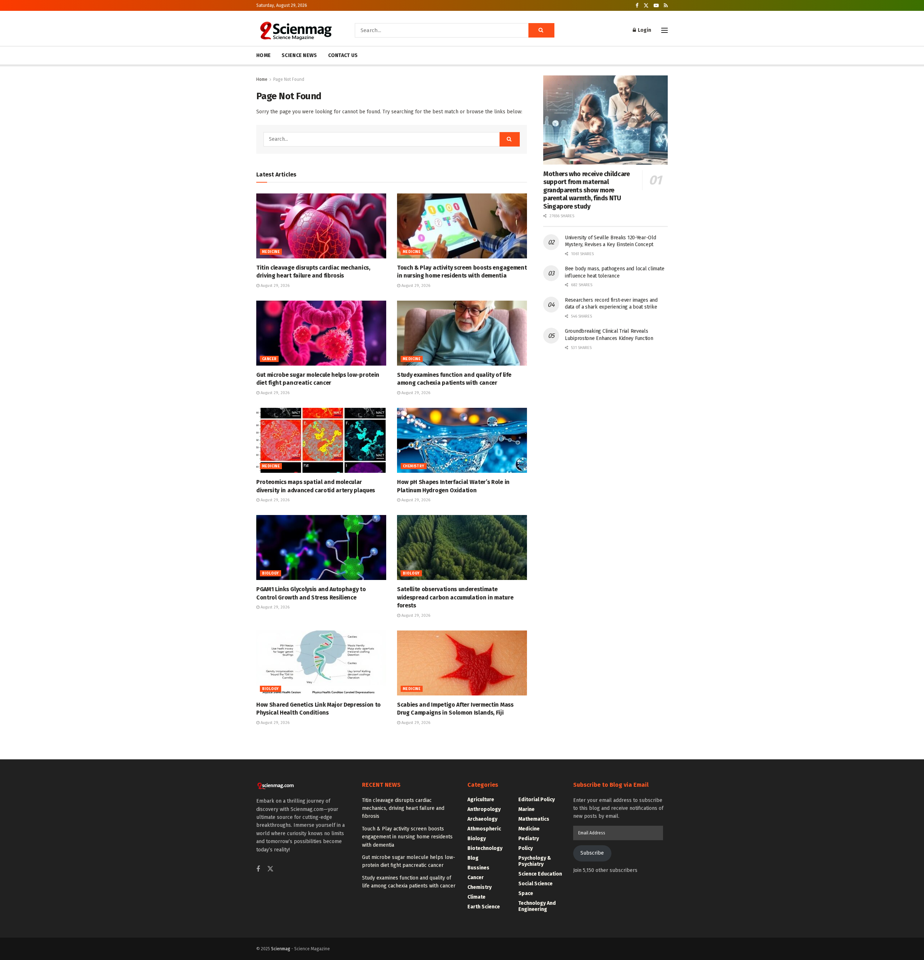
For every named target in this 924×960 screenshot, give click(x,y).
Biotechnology (484, 848)
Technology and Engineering (537, 906)
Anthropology (484, 809)
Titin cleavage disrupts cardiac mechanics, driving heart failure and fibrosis (403, 808)
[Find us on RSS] (666, 5)
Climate (476, 897)
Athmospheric (484, 829)
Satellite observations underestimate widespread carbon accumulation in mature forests (455, 597)
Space (525, 893)
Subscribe (592, 853)
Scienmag (280, 948)
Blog (473, 858)
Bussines (478, 868)
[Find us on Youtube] (656, 5)
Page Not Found (288, 79)
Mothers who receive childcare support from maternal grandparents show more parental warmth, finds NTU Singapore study (586, 190)
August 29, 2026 (274, 285)
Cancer (269, 359)
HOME (263, 55)
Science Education (540, 874)
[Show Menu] (664, 30)
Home (261, 79)
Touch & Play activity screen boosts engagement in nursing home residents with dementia (407, 837)
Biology (270, 573)
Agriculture (480, 800)
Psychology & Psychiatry (534, 861)
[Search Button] (541, 30)
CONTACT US (343, 55)
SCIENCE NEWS (299, 55)
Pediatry (528, 838)
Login (644, 30)
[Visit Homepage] (295, 30)
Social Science (535, 884)
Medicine (271, 252)
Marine (526, 809)
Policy (525, 848)
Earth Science (483, 907)
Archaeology (482, 819)
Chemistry (413, 466)
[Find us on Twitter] (646, 5)
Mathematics (533, 819)
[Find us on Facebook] (637, 5)
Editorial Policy (536, 800)
